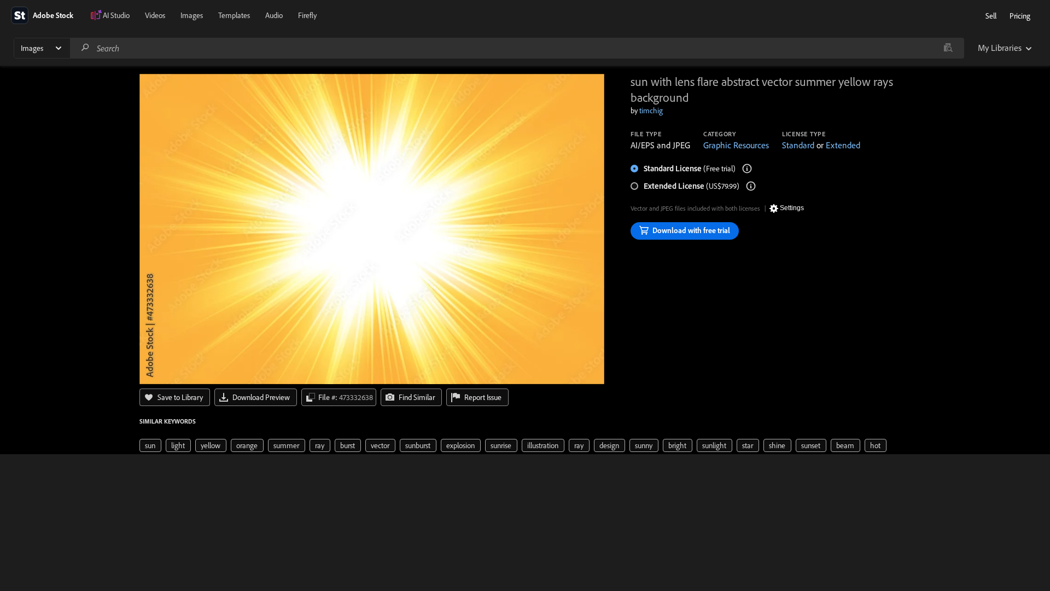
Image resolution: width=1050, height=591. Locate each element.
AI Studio (116, 15)
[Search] (85, 48)
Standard (798, 145)
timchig (651, 110)
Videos (155, 15)
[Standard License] (747, 168)
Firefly (307, 15)
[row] (150, 445)
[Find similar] (948, 48)
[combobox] (516, 48)
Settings (792, 208)
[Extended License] (751, 186)
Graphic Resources (736, 145)
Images (191, 15)
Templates (234, 15)
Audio (274, 15)
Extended (843, 145)
